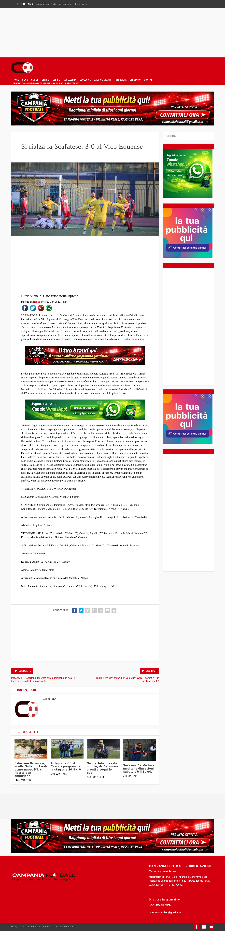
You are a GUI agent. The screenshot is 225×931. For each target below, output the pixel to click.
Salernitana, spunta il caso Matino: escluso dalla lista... (62, 4)
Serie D (56, 80)
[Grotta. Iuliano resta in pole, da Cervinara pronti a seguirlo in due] (103, 749)
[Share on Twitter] (33, 308)
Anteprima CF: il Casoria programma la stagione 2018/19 (66, 766)
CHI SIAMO (135, 80)
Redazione (39, 301)
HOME (16, 80)
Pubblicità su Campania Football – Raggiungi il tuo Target (46, 83)
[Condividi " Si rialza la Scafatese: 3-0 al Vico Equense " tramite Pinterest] (94, 610)
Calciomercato (103, 80)
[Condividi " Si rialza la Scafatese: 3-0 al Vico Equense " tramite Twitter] (81, 610)
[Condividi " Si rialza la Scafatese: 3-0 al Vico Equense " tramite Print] (114, 610)
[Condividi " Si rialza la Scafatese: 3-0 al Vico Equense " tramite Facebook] (74, 610)
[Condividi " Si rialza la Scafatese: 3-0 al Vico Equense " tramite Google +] (87, 610)
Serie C (45, 80)
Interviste (121, 80)
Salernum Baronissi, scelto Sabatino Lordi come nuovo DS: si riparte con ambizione (30, 769)
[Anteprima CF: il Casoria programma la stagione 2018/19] (67, 749)
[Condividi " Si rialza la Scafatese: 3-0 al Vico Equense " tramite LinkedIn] (101, 610)
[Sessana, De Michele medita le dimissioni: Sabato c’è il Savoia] (139, 750)
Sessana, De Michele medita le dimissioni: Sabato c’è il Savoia (139, 768)
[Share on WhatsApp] (49, 308)
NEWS (25, 80)
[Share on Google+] (41, 308)
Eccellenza (69, 80)
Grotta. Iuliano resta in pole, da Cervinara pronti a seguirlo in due (102, 768)
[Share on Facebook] (25, 308)
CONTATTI (149, 80)
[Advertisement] (112, 33)
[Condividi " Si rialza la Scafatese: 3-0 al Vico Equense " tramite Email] (107, 610)
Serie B (35, 80)
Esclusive (85, 80)
